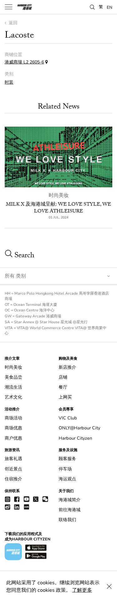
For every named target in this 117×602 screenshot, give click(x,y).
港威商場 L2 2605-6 (24, 62)
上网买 (65, 397)
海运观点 (67, 479)
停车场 (65, 469)
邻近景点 (13, 469)
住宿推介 (13, 479)
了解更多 (82, 590)
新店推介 (67, 367)
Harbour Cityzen (75, 438)
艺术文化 (13, 397)
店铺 (63, 377)
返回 (12, 23)
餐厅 (63, 387)
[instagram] (7, 499)
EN (109, 7)
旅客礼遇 (13, 459)
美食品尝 (13, 377)
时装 (9, 82)
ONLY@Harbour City (79, 428)
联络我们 (67, 520)
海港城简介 (69, 500)
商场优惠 (13, 428)
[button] (92, 6)
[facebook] (17, 499)
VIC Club (68, 418)
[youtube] (26, 499)
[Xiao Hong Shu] (26, 507)
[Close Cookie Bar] (109, 586)
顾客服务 (67, 459)
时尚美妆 (59, 195)
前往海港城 (69, 510)
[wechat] (45, 499)
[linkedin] (17, 507)
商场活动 (13, 418)
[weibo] (7, 507)
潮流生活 (13, 387)
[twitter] (36, 499)
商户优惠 (13, 438)
